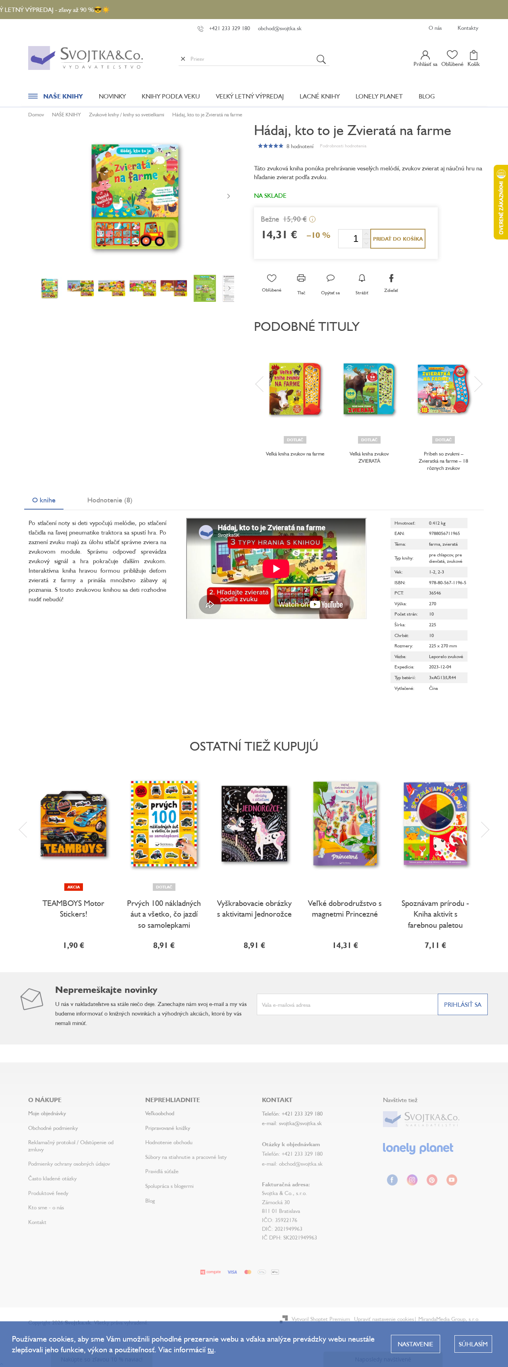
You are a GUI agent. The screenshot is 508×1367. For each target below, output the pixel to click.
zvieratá (450, 544)
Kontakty (468, 27)
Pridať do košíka (398, 239)
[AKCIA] (73, 824)
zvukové (454, 561)
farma (434, 544)
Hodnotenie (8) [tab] (110, 499)
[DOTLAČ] (295, 388)
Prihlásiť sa (462, 1004)
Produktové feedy (48, 1192)
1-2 (432, 572)
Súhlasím (473, 1344)
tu (211, 1349)
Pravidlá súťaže (162, 1171)
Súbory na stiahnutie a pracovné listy (186, 1156)
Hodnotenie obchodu (168, 1142)
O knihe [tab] (44, 499)
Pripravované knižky (167, 1127)
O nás (435, 27)
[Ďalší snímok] (228, 197)
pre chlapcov (441, 555)
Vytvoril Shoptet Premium (321, 1318)
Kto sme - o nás (46, 1207)
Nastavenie (415, 1344)
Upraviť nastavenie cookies (384, 1318)
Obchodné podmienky (53, 1127)
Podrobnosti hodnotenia (343, 146)
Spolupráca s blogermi (169, 1185)
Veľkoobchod (159, 1113)
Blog (150, 1200)
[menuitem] (55, 98)
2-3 (441, 572)
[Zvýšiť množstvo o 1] (366, 234)
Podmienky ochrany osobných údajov (69, 1163)
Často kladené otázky (52, 1178)
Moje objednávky (47, 1113)
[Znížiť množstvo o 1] (366, 243)
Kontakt (37, 1221)
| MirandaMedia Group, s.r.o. (447, 1318)
